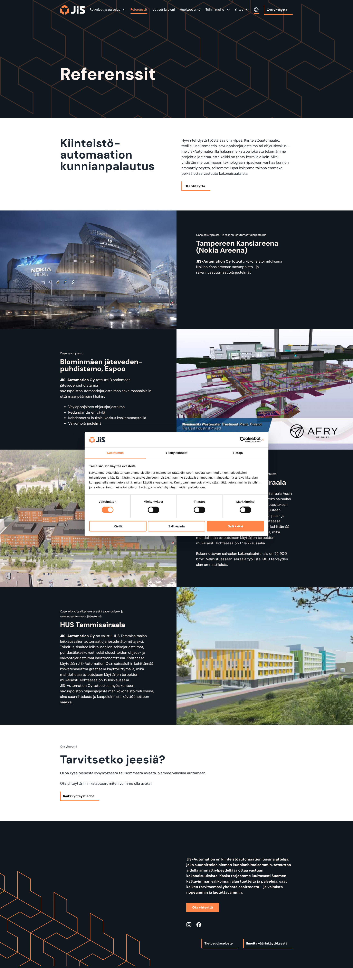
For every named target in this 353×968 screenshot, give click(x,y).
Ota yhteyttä (277, 10)
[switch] (153, 510)
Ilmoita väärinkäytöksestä (266, 943)
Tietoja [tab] (238, 453)
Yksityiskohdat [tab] (176, 453)
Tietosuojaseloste (218, 943)
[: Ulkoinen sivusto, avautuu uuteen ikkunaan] (246, 440)
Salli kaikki (235, 526)
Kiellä (118, 526)
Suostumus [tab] (115, 453)
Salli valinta (176, 526)
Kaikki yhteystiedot (78, 796)
